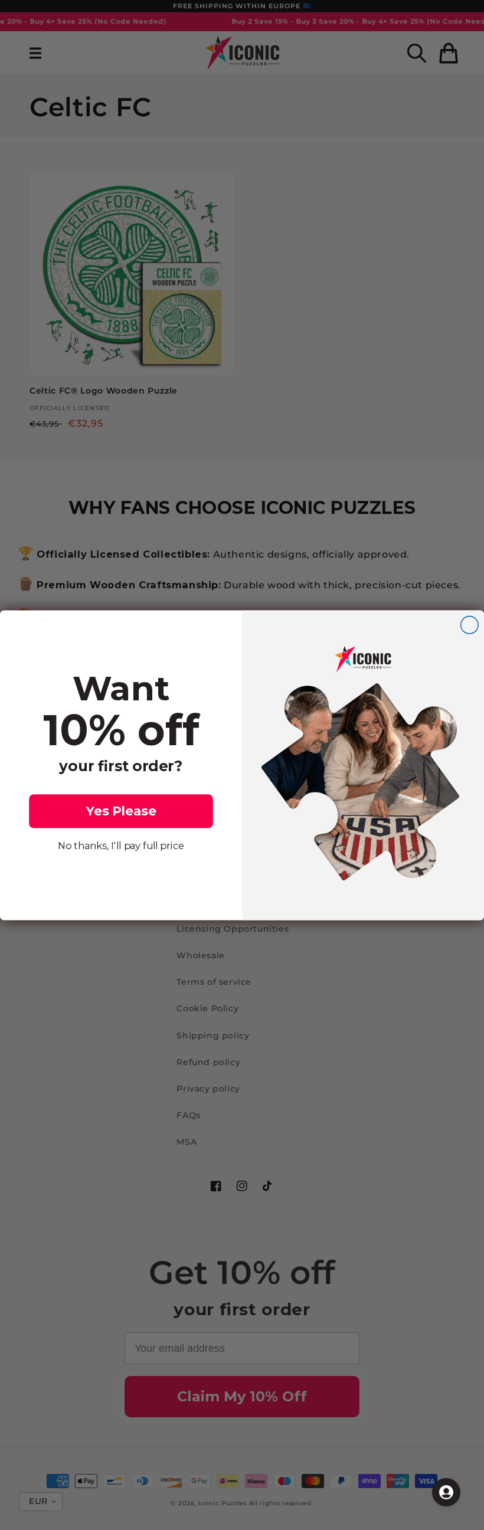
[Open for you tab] (446, 1492)
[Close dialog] (470, 625)
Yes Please (121, 810)
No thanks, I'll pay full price (121, 845)
